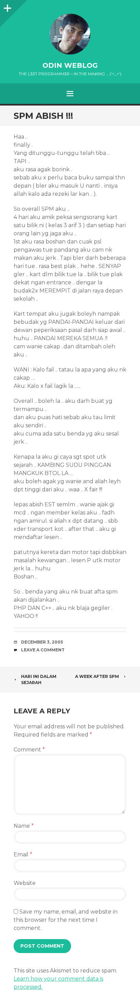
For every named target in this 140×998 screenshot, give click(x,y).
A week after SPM (97, 676)
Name (24, 826)
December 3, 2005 (42, 642)
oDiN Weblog (70, 65)
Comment (29, 749)
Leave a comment (43, 649)
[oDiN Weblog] (70, 34)
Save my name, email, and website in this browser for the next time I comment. (66, 919)
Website (25, 883)
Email (23, 854)
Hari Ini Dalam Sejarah (38, 679)
